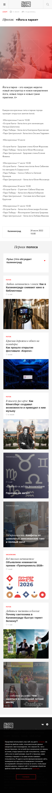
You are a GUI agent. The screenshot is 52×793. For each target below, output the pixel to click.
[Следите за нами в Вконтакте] (43, 724)
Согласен (26, 777)
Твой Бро (26, 4)
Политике (35, 769)
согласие (41, 742)
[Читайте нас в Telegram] (47, 724)
